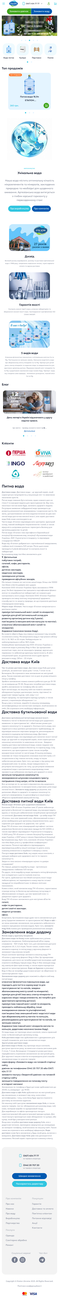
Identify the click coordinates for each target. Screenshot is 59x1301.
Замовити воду (41, 11)
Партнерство (13, 1223)
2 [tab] (25, 40)
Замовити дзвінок (19, 11)
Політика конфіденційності (30, 1286)
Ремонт (9, 1245)
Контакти (37, 1227)
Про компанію (41, 208)
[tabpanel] (29, 26)
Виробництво (13, 1218)
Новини (10, 1208)
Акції (34, 1223)
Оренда (10, 1235)
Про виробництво (19, 208)
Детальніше (10, 557)
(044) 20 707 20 (31, 1165)
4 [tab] (33, 40)
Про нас (10, 1204)
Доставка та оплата (42, 1208)
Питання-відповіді (42, 1218)
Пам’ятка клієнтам (42, 1213)
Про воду (10, 1213)
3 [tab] (29, 40)
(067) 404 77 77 (32, 3)
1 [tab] (21, 40)
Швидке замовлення (30, 1176)
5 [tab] (37, 40)
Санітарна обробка (16, 1240)
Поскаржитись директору (29, 1183)
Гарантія (36, 1204)
